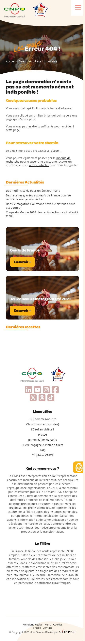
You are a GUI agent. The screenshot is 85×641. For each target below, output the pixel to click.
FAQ (42, 450)
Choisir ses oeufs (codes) (42, 424)
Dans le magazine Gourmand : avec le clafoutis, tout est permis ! (40, 205)
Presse (42, 434)
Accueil (10, 61)
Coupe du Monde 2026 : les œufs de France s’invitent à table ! (42, 214)
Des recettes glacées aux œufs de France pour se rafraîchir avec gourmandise (38, 197)
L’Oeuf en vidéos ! (42, 429)
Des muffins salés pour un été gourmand (33, 190)
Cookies (57, 624)
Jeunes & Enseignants (42, 440)
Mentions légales (32, 624)
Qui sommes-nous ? (42, 419)
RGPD (47, 624)
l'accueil (55, 150)
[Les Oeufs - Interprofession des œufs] (15, 10)
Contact (47, 627)
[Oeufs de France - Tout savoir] (40, 10)
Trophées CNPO (42, 455)
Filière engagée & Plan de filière (42, 445)
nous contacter (39, 165)
